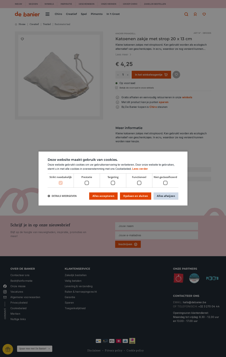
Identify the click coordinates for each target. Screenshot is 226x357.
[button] (62, 196)
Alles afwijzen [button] (166, 196)
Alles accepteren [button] (103, 196)
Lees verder (140, 168)
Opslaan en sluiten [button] (135, 196)
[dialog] (113, 178)
